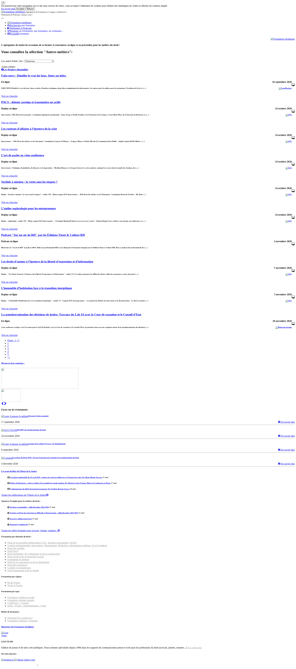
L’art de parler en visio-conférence (22, 155)
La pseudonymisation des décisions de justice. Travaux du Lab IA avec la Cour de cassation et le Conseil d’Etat (71, 314)
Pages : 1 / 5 (13, 340)
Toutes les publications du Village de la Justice (23, 495)
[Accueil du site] (13, 12)
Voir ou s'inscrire (9, 96)
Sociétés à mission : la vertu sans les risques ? (29, 181)
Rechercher (22, 25)
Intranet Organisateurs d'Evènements (19, 665)
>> (8, 357)
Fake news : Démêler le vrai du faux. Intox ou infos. (33, 75)
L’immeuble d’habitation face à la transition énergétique (36, 288)
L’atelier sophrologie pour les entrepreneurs (28, 208)
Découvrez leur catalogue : (13, 363)
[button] (2, 403)
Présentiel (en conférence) (20, 618)
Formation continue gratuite (20, 600)
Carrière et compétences (19, 567)
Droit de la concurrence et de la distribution (28, 562)
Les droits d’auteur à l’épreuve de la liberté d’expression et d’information (47, 261)
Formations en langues (18, 559)
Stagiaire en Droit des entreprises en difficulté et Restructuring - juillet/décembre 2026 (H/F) (44, 513)
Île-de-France (13, 582)
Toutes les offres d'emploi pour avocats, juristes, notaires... (29, 530)
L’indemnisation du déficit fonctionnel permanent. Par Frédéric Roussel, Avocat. (40, 489)
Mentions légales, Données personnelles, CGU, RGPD (65, 665)
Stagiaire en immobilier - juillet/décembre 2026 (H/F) (29, 507)
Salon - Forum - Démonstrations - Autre (26, 605)
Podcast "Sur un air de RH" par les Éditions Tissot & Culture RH (43, 235)
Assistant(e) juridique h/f (19, 524)
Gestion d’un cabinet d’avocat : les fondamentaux (47, 444)
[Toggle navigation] (2, 18)
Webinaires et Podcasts (20, 28)
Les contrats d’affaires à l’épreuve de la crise (29, 128)
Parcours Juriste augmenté (39, 416)
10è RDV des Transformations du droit (31, 430)
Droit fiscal (12, 551)
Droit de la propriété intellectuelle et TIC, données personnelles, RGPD (42, 542)
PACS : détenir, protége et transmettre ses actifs (30, 102)
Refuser (30, 9)
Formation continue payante (21, 597)
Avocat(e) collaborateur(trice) (21, 519)
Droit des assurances (17, 565)
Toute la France (15, 585)
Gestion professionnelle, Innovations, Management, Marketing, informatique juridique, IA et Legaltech (57, 545)
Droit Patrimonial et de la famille (23, 570)
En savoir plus (8, 8)
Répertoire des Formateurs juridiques (17, 627)
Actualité (19, 33)
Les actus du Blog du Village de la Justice (19, 471)
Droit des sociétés (16, 548)
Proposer (36, 31)
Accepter (20, 9)
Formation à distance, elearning (22, 620)
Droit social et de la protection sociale (25, 556)
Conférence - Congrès (18, 603)
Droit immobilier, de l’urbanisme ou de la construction (33, 554)
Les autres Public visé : (12, 61)
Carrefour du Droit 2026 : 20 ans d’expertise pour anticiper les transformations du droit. (46, 458)
